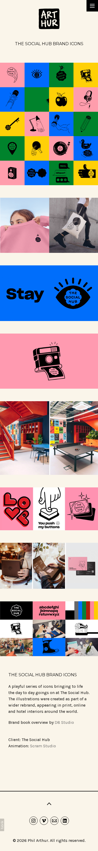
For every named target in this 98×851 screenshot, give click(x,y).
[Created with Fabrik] (2, 825)
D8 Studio (64, 722)
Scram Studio (43, 745)
